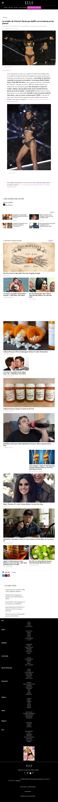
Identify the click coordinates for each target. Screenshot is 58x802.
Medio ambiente (29, 731)
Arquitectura (29, 716)
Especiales (29, 726)
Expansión (5, 681)
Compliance (27, 791)
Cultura (29, 639)
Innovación (29, 738)
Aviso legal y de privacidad (27, 787)
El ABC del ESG (29, 740)
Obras (29, 690)
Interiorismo (29, 718)
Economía (29, 685)
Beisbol (29, 670)
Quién (3, 629)
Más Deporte (29, 675)
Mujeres (29, 693)
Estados (29, 704)
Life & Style (5, 656)
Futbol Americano (29, 672)
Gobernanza (29, 734)
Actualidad (29, 722)
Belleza (11, 7)
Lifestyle (29, 676)
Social (29, 732)
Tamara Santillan (8, 202)
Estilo (29, 657)
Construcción (29, 712)
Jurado (29, 653)
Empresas (29, 682)
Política (4, 697)
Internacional (29, 687)
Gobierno (29, 698)
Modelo (14, 572)
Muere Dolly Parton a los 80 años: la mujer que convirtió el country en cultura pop (14, 608)
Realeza (29, 632)
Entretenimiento (29, 659)
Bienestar (29, 650)
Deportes (29, 660)
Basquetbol (29, 673)
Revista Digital (29, 678)
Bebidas (29, 645)
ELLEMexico (25, 773)
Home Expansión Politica (29, 684)
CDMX (29, 703)
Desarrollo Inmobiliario (29, 713)
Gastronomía (29, 644)
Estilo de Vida (29, 651)
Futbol (29, 669)
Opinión (29, 706)
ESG (29, 691)
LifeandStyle (29, 694)
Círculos (29, 634)
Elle (3, 620)
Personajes (29, 648)
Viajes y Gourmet (29, 638)
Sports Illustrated (7, 668)
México (29, 700)
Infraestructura (29, 715)
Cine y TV (29, 662)
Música (29, 663)
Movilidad (29, 735)
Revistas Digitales (34, 7)
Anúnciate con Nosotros (28, 796)
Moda (5, 7)
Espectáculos (29, 631)
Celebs (16, 7)
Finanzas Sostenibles (29, 737)
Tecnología (29, 688)
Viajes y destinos (29, 647)
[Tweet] (6, 575)
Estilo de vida (23, 7)
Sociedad (29, 707)
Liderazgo (29, 724)
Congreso (29, 701)
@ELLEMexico (9, 204)
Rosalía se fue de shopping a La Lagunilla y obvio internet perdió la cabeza (14, 596)
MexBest (4, 643)
